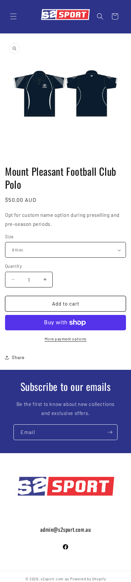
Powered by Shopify (88, 579)
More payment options (66, 338)
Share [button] (18, 357)
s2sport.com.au (55, 579)
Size (9, 236)
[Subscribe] (109, 432)
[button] (13, 16)
